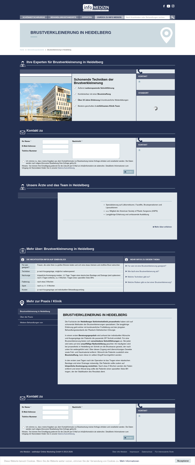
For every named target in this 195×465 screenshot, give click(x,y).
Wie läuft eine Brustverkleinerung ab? (143, 271)
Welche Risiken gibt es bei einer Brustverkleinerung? (150, 282)
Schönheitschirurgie (34, 17)
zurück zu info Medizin (109, 17)
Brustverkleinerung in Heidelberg (35, 311)
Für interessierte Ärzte (164, 452)
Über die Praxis (26, 317)
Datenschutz (147, 452)
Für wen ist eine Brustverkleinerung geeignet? (147, 266)
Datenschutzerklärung (66, 168)
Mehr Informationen (129, 460)
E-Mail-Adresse (29, 146)
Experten (87, 17)
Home (22, 50)
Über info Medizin (119, 452)
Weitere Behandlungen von (31, 322)
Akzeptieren (183, 460)
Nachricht (77, 141)
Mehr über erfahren (163, 227)
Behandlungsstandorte (63, 17)
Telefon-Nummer (29, 151)
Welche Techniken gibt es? (139, 277)
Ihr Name (26, 141)
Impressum (134, 452)
